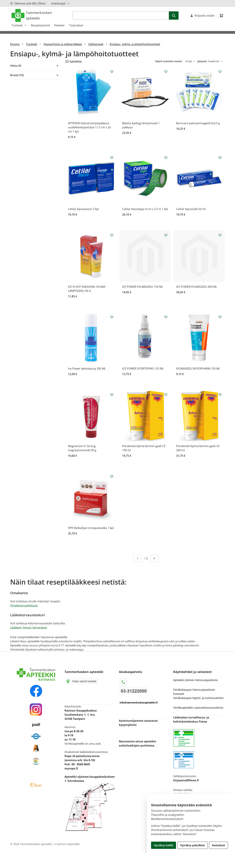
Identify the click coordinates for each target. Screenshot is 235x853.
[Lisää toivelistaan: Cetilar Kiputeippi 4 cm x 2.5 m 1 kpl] (165, 157)
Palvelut (59, 25)
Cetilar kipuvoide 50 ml (191, 209)
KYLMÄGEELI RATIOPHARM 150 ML (198, 368)
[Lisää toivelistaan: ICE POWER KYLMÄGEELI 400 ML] (220, 235)
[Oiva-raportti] (36, 785)
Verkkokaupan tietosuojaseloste (194, 690)
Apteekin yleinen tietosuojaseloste (195, 680)
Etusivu (15, 44)
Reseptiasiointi (40, 25)
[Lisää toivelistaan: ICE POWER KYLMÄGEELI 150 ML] (165, 235)
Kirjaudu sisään (205, 15)
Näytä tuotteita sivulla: (169, 61)
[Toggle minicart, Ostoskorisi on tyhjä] (221, 15)
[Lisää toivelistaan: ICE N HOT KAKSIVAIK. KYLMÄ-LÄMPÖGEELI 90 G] (111, 235)
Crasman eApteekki (67, 844)
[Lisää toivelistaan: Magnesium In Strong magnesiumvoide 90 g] (111, 394)
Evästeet (178, 694)
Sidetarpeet (95, 44)
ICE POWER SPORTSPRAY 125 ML (143, 368)
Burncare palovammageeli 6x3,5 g (198, 123)
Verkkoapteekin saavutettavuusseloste (198, 707)
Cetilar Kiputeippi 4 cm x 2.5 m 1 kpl (145, 209)
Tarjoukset (76, 25)
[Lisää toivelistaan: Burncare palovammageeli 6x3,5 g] (220, 71)
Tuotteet (17, 25)
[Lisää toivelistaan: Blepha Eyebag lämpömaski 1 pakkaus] (165, 71)
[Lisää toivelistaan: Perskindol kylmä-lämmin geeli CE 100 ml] (165, 394)
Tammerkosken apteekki (39, 15)
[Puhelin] (144, 691)
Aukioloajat (58, 3)
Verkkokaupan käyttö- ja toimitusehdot (198, 698)
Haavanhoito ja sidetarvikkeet (63, 44)
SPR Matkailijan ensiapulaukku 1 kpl (91, 528)
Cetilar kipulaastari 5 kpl (83, 209)
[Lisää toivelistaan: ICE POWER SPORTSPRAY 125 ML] (165, 317)
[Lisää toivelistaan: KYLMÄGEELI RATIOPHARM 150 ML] (220, 317)
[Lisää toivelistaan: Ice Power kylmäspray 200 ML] (111, 317)
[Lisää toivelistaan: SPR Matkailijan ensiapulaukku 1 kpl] (111, 476)
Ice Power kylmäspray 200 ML (87, 368)
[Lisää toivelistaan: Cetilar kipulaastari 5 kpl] (111, 157)
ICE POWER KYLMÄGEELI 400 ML (196, 287)
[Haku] (174, 15)
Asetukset (218, 845)
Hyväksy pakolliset (192, 845)
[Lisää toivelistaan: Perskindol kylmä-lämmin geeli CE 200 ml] (220, 394)
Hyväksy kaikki (163, 845)
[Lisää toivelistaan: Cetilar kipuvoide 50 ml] (220, 157)
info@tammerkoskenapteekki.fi (139, 702)
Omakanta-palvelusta (24, 605)
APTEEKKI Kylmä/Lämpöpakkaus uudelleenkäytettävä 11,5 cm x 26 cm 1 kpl (89, 127)
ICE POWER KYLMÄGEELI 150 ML (142, 287)
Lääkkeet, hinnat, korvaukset (28, 627)
